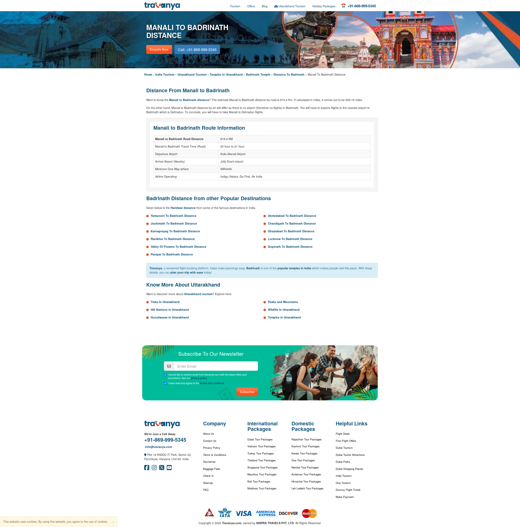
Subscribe (247, 391)
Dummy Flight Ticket (348, 490)
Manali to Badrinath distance (189, 100)
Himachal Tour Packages (306, 481)
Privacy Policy (211, 448)
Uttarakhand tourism (198, 294)
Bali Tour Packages (258, 481)
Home (148, 74)
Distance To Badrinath (289, 74)
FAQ (205, 490)
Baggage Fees (211, 469)
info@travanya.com (158, 447)
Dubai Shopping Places (349, 469)
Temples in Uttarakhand (226, 74)
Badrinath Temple (258, 74)
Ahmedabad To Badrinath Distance (292, 216)
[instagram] (154, 468)
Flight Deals (343, 434)
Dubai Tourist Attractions (350, 455)
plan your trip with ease (186, 272)
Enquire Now (159, 49)
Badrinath (253, 268)
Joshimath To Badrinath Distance (174, 223)
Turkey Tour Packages (260, 453)
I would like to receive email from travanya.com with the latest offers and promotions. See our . (207, 376)
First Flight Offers (346, 441)
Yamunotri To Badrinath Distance (173, 216)
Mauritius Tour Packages (262, 474)
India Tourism (164, 74)
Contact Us (209, 441)
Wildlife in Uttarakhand (284, 310)
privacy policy (199, 378)
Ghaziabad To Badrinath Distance (291, 231)
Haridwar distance (183, 208)
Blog (265, 6)
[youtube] (169, 468)
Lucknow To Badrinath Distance (290, 239)
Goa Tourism (343, 483)
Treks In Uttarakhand (165, 302)
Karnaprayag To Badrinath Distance (175, 231)
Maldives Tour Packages (261, 488)
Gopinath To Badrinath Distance (290, 246)
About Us (208, 434)
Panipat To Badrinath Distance (172, 254)
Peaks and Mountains (283, 302)
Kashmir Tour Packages (305, 446)
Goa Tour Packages (303, 460)
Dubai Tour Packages (260, 439)
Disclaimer (209, 462)
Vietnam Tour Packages (261, 446)
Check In (208, 476)
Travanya (156, 268)
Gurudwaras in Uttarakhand (170, 317)
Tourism (235, 6)
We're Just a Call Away (160, 434)
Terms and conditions (212, 383)
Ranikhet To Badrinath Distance (173, 239)
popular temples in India (294, 268)
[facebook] (146, 468)
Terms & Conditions (214, 455)
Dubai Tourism (344, 448)
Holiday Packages (323, 6)
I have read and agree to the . (196, 383)
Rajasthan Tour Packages (306, 439)
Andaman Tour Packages (306, 474)
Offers (251, 6)
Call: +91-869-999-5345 (197, 49)
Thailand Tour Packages (261, 460)
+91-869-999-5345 (165, 439)
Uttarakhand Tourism (292, 6)
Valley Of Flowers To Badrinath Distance (178, 246)
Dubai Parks (343, 462)
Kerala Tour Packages (304, 453)
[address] (145, 455)
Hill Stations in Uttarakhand (170, 310)
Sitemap (208, 483)
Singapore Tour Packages (262, 467)
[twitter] (161, 468)
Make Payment (345, 497)
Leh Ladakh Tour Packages (307, 488)
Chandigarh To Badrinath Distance (292, 223)
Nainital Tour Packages (305, 467)
